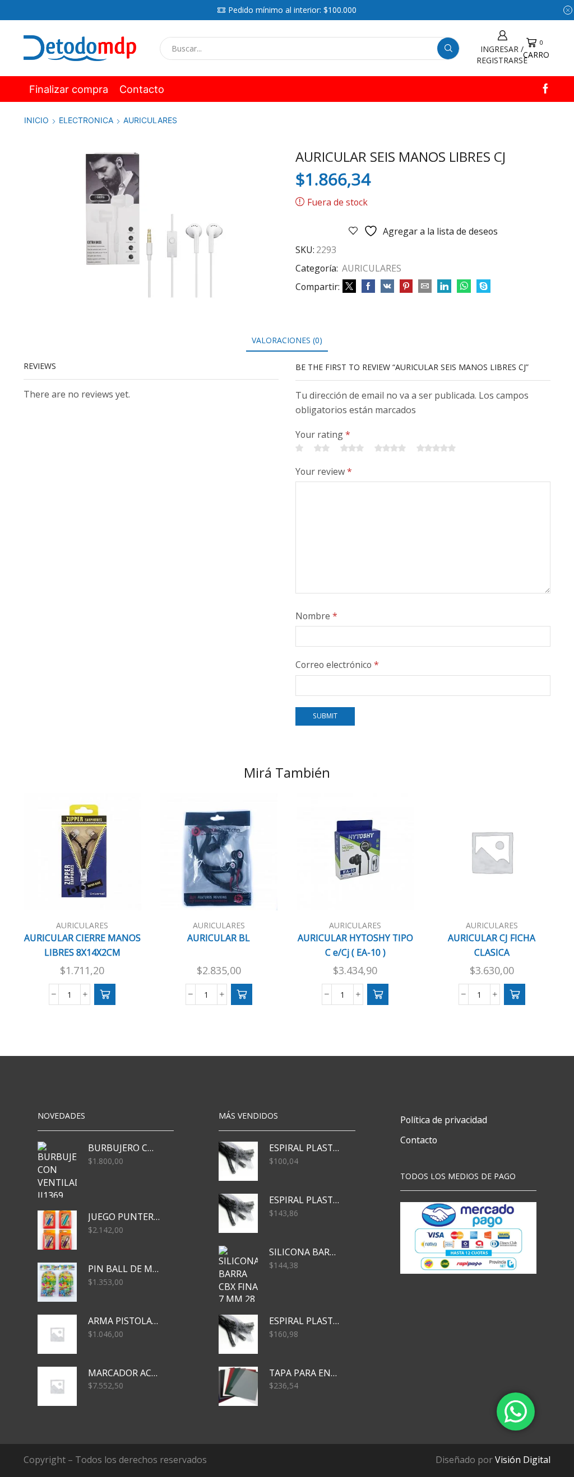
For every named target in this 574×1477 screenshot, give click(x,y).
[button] (104, 994)
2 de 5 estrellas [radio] (322, 448)
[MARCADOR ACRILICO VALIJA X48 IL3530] (57, 1386)
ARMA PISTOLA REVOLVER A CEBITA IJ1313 (124, 1321)
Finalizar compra (68, 89)
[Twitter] (349, 286)
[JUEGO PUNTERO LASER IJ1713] (57, 1230)
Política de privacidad (443, 1120)
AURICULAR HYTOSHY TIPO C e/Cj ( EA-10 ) (355, 945)
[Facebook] (545, 89)
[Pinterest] (406, 286)
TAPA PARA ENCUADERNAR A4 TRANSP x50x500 (305, 1373)
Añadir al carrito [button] (88, 892)
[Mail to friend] (424, 286)
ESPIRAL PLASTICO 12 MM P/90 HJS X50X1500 (305, 1321)
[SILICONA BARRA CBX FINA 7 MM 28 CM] (238, 1274)
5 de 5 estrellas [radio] (436, 448)
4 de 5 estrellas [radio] (390, 448)
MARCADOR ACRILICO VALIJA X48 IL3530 (124, 1373)
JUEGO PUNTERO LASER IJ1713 (124, 1216)
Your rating (322, 434)
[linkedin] (444, 286)
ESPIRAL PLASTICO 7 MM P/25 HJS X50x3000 (305, 1148)
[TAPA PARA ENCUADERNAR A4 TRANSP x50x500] (238, 1386)
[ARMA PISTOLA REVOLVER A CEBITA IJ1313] (57, 1334)
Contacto (141, 89)
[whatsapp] (464, 286)
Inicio (36, 120)
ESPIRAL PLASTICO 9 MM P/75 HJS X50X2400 (305, 1200)
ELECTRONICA (86, 120)
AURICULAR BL (218, 938)
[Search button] (448, 48)
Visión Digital (522, 1459)
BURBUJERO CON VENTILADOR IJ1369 (124, 1148)
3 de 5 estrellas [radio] (352, 448)
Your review (323, 471)
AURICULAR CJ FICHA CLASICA (491, 945)
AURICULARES (150, 120)
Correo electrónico (337, 664)
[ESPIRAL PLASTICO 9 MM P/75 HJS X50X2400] (238, 1213)
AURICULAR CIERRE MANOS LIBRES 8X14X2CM (82, 945)
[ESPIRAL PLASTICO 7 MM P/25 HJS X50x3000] (238, 1161)
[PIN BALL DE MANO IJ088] (57, 1282)
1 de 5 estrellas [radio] (299, 448)
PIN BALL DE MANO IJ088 (124, 1269)
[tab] (287, 340)
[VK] (387, 286)
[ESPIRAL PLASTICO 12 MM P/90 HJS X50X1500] (238, 1334)
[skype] (482, 286)
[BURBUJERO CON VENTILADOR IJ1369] (57, 1170)
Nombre (316, 616)
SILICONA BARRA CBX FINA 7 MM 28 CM (305, 1252)
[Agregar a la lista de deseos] (117, 892)
